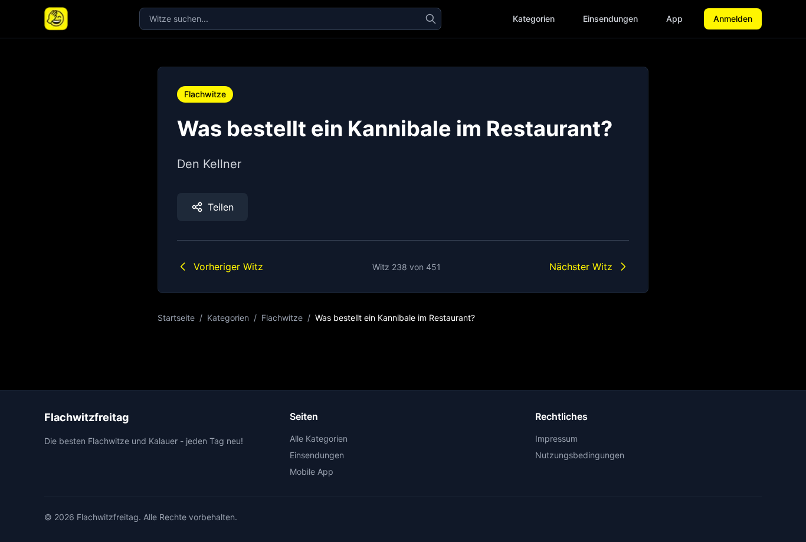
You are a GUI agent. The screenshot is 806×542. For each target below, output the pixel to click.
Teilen (221, 207)
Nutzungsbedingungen (579, 455)
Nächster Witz (580, 266)
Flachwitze (205, 94)
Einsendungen (610, 19)
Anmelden (732, 19)
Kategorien (534, 19)
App (674, 19)
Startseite (176, 318)
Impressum (556, 438)
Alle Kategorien (319, 438)
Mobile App (311, 472)
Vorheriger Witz (228, 266)
